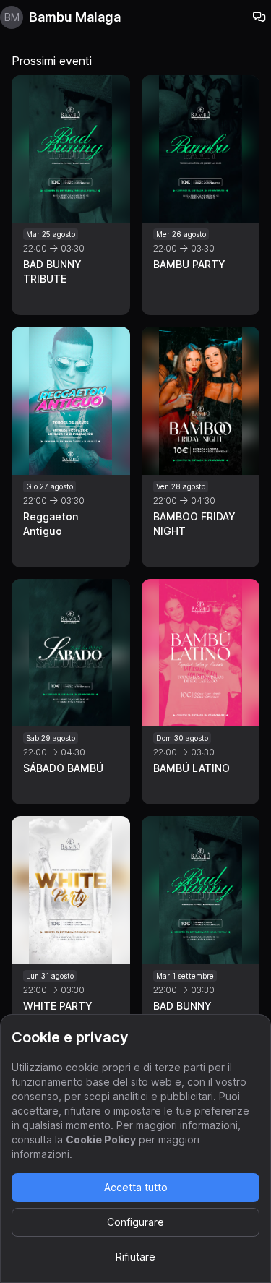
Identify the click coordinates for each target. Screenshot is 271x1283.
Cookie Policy (101, 1139)
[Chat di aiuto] (259, 17)
